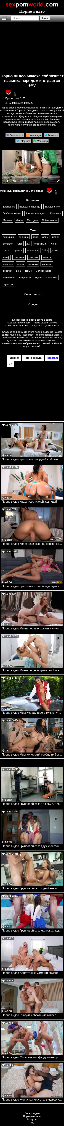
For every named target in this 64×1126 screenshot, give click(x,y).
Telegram (32, 1119)
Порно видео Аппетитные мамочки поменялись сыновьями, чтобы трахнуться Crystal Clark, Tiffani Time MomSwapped (32, 972)
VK (32, 1122)
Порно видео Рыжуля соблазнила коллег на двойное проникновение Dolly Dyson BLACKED (32, 1015)
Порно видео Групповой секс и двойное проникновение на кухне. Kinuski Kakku (32, 888)
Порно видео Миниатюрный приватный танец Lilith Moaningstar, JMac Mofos (32, 670)
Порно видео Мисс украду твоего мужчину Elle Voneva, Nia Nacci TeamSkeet (32, 712)
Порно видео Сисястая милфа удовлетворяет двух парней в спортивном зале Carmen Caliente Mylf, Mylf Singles (32, 1057)
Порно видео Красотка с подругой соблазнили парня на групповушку (32, 459)
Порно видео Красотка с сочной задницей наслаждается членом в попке (32, 586)
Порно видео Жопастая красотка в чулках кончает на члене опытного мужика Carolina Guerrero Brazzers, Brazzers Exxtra (32, 1099)
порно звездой (31, 346)
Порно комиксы (32, 1116)
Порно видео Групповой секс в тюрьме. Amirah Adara (32, 803)
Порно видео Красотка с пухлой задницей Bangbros (32, 501)
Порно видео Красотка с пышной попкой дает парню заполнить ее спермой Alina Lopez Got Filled (32, 543)
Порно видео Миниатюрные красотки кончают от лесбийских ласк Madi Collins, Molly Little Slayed (32, 628)
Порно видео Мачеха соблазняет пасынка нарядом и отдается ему (32, 80)
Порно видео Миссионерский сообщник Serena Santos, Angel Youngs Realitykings (32, 754)
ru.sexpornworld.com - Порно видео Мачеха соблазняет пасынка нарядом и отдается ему (32, 324)
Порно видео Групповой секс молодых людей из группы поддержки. (32, 930)
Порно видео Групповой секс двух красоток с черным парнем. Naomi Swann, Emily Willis (32, 846)
